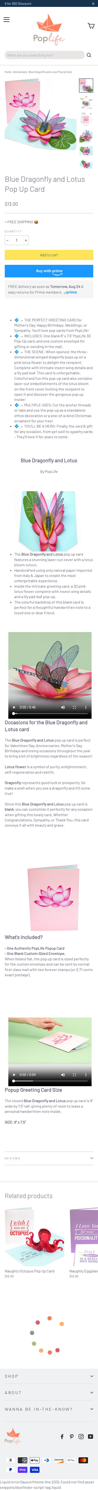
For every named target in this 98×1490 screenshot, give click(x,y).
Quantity (13, 231)
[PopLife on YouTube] (90, 1436)
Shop (12, 1376)
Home (8, 71)
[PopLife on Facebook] (62, 1436)
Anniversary (20, 71)
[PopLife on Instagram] (81, 1436)
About (13, 1392)
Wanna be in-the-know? (39, 1409)
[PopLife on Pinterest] (71, 1436)
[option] (40, 114)
